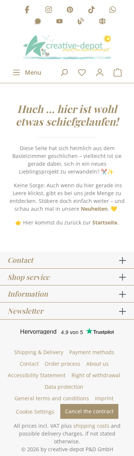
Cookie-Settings (35, 411)
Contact (29, 363)
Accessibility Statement (37, 375)
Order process (62, 363)
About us (97, 363)
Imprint (104, 398)
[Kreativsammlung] (102, 22)
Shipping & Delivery (38, 352)
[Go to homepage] (67, 47)
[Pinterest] (70, 10)
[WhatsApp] (112, 10)
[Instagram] (48, 10)
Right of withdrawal (95, 375)
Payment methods (91, 352)
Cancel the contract (89, 411)
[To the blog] (80, 22)
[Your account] (100, 72)
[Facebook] (27, 10)
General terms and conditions (52, 398)
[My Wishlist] (82, 72)
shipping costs (91, 425)
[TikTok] (91, 10)
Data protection (64, 386)
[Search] (64, 72)
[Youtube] (59, 22)
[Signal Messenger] (38, 22)
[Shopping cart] (118, 72)
